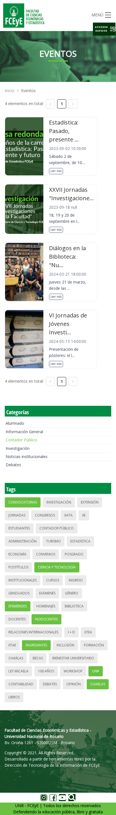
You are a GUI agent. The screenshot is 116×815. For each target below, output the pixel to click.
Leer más (56, 171)
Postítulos (18, 567)
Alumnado (15, 423)
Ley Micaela (18, 671)
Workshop (73, 671)
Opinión (73, 684)
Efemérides (17, 606)
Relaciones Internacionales (33, 632)
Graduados (19, 593)
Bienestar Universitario (73, 658)
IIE (84, 515)
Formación (94, 645)
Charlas (15, 658)
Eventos (28, 90)
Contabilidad (20, 684)
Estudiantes (19, 528)
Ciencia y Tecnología (57, 567)
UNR (95, 671)
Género (71, 593)
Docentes (17, 619)
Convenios (45, 554)
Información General (24, 431)
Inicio (9, 90)
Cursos (52, 580)
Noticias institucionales (27, 456)
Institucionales (22, 580)
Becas (38, 658)
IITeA (88, 632)
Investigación (18, 448)
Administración (22, 541)
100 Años (46, 671)
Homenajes (45, 606)
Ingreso (76, 580)
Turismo (53, 541)
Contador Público (21, 440)
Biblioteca (74, 606)
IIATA (68, 515)
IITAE (12, 645)
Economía (17, 554)
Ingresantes (36, 645)
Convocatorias (22, 502)
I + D (71, 632)
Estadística (80, 541)
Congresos (45, 515)
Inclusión (65, 645)
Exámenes (47, 593)
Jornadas (16, 515)
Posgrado (74, 554)
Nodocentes (46, 619)
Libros (14, 697)
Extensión (90, 502)
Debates (13, 464)
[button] (104, 29)
